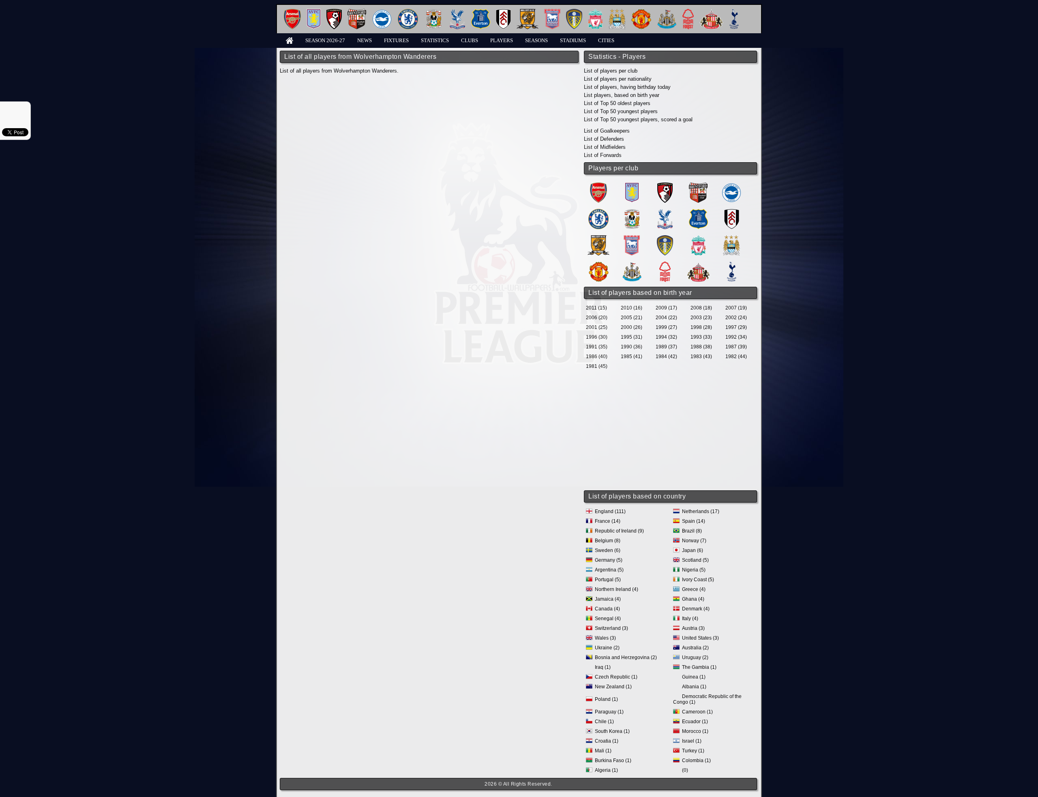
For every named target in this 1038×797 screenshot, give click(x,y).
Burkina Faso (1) (613, 760)
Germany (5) (608, 560)
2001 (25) (596, 327)
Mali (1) (603, 751)
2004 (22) (666, 317)
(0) (685, 770)
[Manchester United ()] (599, 265)
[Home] (289, 40)
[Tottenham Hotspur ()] (732, 265)
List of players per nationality (618, 79)
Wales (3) (605, 638)
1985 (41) (631, 356)
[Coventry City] (434, 12)
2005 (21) (631, 317)
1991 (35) (596, 347)
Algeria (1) (606, 770)
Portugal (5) (608, 579)
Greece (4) (694, 589)
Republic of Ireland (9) (619, 531)
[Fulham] (503, 12)
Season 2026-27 (325, 40)
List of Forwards (603, 155)
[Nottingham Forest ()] (665, 265)
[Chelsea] (408, 12)
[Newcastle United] (667, 12)
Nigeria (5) (694, 570)
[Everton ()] (698, 212)
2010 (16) (631, 308)
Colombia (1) (696, 760)
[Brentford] (356, 12)
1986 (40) (596, 356)
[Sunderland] (711, 12)
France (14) (607, 521)
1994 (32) (666, 337)
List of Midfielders (605, 147)
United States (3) (700, 638)
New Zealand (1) (613, 687)
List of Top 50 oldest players (617, 103)
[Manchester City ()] (731, 238)
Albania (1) (694, 687)
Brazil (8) (692, 531)
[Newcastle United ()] (632, 265)
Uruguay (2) (695, 657)
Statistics (435, 40)
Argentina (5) (609, 570)
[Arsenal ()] (598, 186)
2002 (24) (736, 317)
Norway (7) (694, 541)
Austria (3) (693, 628)
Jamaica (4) (608, 599)
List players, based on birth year (621, 95)
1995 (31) (631, 337)
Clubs (469, 40)
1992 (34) (736, 337)
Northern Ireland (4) (616, 589)
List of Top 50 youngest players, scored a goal (638, 119)
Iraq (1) (603, 667)
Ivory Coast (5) (698, 579)
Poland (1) (606, 699)
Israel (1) (691, 741)
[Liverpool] (595, 12)
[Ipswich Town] (552, 12)
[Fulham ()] (731, 212)
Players (501, 40)
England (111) (610, 511)
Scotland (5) (695, 560)
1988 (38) (701, 347)
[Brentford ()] (698, 186)
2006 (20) (596, 317)
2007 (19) (736, 308)
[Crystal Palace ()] (665, 212)
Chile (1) (604, 721)
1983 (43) (701, 356)
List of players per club (610, 71)
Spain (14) (693, 521)
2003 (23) (701, 317)
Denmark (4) (696, 609)
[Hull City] (527, 12)
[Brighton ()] (731, 186)
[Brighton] (382, 12)
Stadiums (573, 40)
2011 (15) (596, 308)
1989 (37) (666, 347)
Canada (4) (607, 609)
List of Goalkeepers (607, 131)
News (364, 40)
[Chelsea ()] (598, 212)
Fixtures (396, 40)
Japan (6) (692, 550)
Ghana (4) (693, 599)
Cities (606, 40)
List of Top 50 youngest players (621, 111)
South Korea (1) (612, 731)
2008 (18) (701, 308)
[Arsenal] (292, 12)
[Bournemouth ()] (665, 186)
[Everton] (480, 12)
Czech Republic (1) (616, 677)
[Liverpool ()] (698, 238)
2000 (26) (631, 327)
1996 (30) (596, 337)
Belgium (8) (607, 541)
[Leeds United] (574, 12)
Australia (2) (695, 648)
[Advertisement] (671, 431)
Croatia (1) (606, 741)
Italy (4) (690, 618)
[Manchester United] (641, 12)
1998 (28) (701, 327)
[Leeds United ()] (665, 238)
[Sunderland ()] (698, 265)
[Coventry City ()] (632, 212)
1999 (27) (666, 327)
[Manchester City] (617, 12)
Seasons (536, 40)
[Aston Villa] (314, 12)
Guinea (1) (694, 677)
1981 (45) (596, 366)
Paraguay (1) (609, 712)
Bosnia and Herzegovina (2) (626, 657)
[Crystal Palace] (457, 12)
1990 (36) (631, 347)
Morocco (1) (695, 731)
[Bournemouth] (334, 12)
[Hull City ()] (598, 238)
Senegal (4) (608, 618)
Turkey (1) (693, 751)
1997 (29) (736, 327)
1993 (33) (701, 337)
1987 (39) (736, 347)
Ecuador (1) (695, 721)
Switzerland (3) (611, 628)
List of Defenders (604, 139)
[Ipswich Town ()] (632, 238)
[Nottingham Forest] (688, 12)
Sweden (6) (607, 550)
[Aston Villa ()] (632, 186)
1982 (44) (736, 356)
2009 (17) (666, 308)
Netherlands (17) (700, 511)
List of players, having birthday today (627, 87)
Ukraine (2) (607, 648)
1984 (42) (666, 356)
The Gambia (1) (699, 667)
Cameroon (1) (697, 712)
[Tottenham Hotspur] (734, 12)
